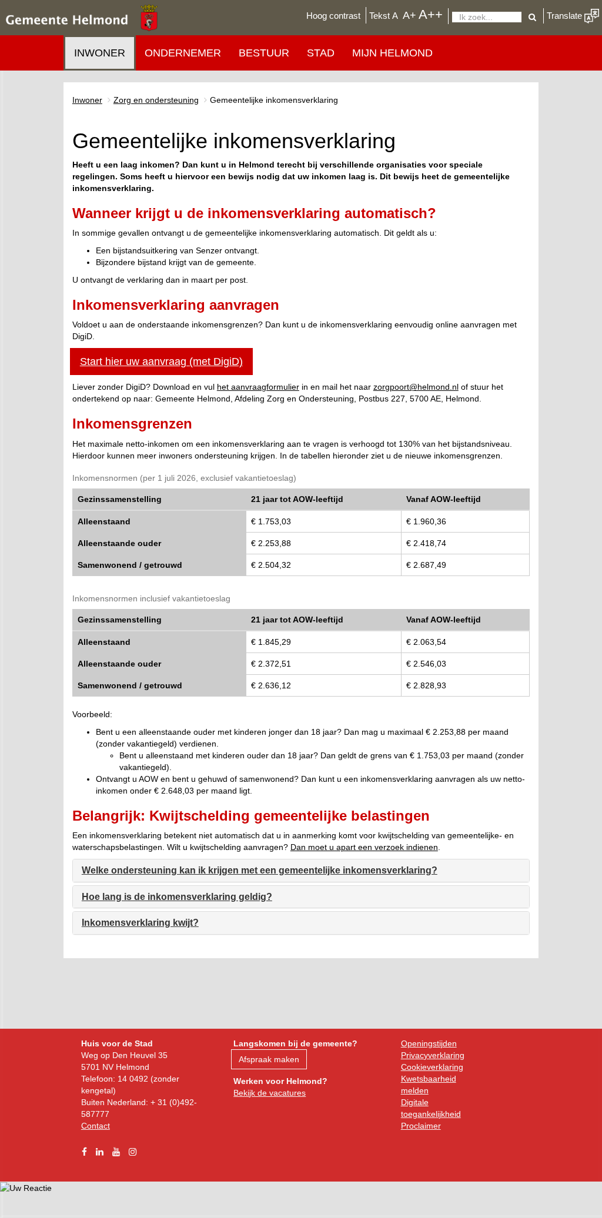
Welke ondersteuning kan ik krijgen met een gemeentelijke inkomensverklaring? (259, 870)
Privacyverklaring (432, 1055)
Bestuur (264, 53)
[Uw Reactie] (26, 1187)
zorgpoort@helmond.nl (416, 387)
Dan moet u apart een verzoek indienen (364, 847)
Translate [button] (565, 16)
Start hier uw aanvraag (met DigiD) (161, 361)
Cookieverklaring (432, 1067)
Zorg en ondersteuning (156, 100)
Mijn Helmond (392, 53)
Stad (321, 53)
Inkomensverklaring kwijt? (140, 923)
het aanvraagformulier (258, 387)
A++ (431, 14)
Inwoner (99, 53)
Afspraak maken (269, 1059)
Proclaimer (421, 1125)
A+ (409, 15)
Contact (95, 1125)
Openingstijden (429, 1043)
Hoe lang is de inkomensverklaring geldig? (177, 897)
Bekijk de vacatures (269, 1092)
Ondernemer (183, 53)
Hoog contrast (333, 16)
